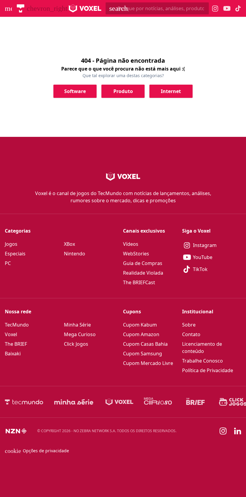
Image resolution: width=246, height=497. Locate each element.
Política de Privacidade (207, 370)
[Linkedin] (237, 431)
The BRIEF (16, 344)
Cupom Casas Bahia (145, 344)
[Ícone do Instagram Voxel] (215, 8)
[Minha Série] (74, 402)
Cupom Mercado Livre (148, 363)
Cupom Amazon (141, 334)
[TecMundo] (20, 8)
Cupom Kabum (140, 324)
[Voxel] (119, 402)
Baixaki (13, 353)
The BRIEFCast (139, 282)
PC (8, 263)
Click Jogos (76, 344)
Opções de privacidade (37, 451)
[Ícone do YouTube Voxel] (226, 8)
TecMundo (17, 324)
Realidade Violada (143, 273)
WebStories (136, 253)
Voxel (11, 334)
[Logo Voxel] (85, 8)
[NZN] (16, 431)
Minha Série (77, 324)
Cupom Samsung (142, 353)
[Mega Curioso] (158, 402)
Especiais (15, 253)
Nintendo (74, 253)
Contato (191, 334)
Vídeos (130, 244)
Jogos (11, 244)
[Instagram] (223, 431)
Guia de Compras (142, 263)
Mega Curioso (80, 334)
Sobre (189, 324)
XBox (69, 244)
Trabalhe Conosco (202, 360)
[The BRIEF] (195, 402)
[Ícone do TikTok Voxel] (238, 8)
